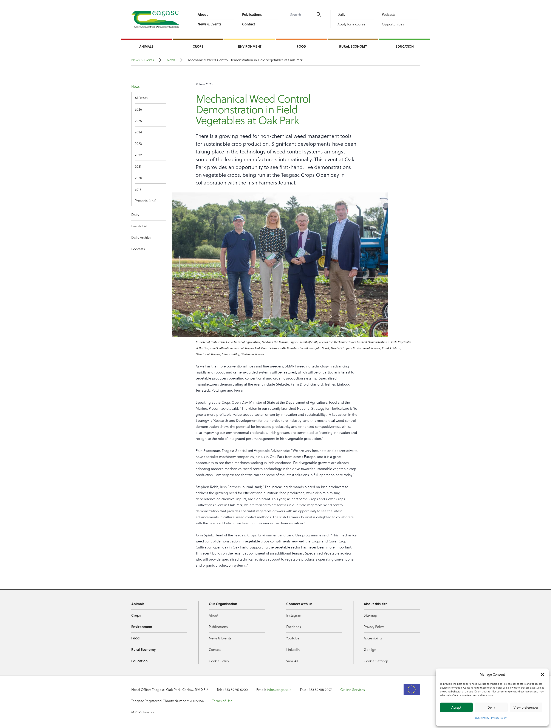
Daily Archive (141, 237)
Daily (341, 14)
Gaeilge (370, 649)
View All (292, 660)
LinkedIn (293, 649)
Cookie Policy (219, 660)
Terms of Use (222, 700)
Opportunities (393, 24)
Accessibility (373, 638)
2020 (138, 177)
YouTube (292, 638)
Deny (491, 707)
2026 (138, 109)
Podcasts (388, 14)
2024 (138, 132)
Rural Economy (353, 46)
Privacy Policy (481, 718)
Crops (198, 46)
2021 (138, 166)
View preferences (526, 707)
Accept (456, 707)
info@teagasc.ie (279, 689)
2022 (138, 154)
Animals (146, 46)
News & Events (209, 24)
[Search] (318, 14)
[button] (542, 674)
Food (301, 46)
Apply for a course (351, 24)
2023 (138, 143)
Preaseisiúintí (145, 200)
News (171, 59)
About (203, 14)
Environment (249, 46)
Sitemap (370, 615)
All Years (141, 97)
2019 (138, 189)
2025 (138, 120)
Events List (139, 225)
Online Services (352, 689)
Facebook (293, 626)
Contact (248, 24)
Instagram (294, 615)
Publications (252, 14)
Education (405, 46)
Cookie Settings (376, 660)
